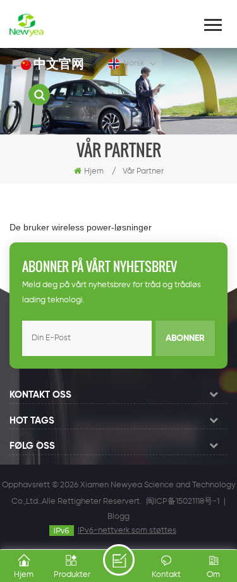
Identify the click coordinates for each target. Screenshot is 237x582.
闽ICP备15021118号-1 (182, 501)
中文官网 (58, 64)
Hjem (94, 171)
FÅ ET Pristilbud (119, 560)
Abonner (185, 338)
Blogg (118, 517)
